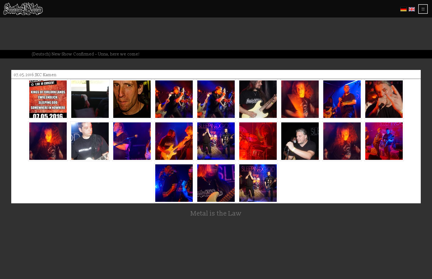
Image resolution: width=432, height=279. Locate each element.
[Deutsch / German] (403, 10)
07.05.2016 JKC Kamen (35, 74)
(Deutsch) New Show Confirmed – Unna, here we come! (86, 54)
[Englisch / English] (411, 10)
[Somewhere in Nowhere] (23, 14)
